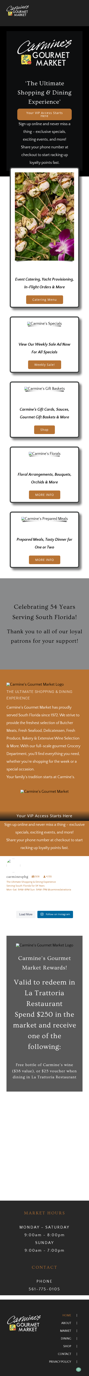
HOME (66, 1315)
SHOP (67, 1346)
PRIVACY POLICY (60, 1362)
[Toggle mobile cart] (73, 18)
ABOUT (66, 1323)
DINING (66, 1338)
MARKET (65, 1331)
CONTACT (64, 1354)
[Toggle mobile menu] (81, 18)
